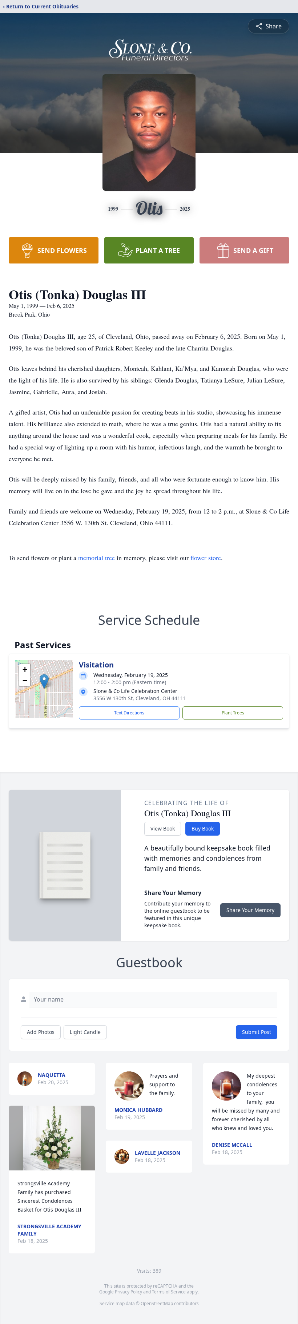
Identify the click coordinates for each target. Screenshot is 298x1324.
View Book (162, 828)
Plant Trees (233, 713)
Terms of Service (169, 1292)
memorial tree (96, 557)
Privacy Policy (128, 1292)
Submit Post (256, 1031)
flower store (205, 557)
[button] (44, 681)
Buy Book (203, 828)
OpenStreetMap (157, 1303)
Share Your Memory (250, 910)
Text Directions (129, 713)
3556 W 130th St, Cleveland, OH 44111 (139, 698)
